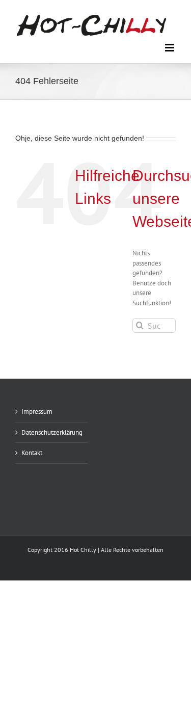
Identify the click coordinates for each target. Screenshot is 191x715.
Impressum (36, 411)
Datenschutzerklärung (52, 432)
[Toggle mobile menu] (170, 47)
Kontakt (31, 452)
